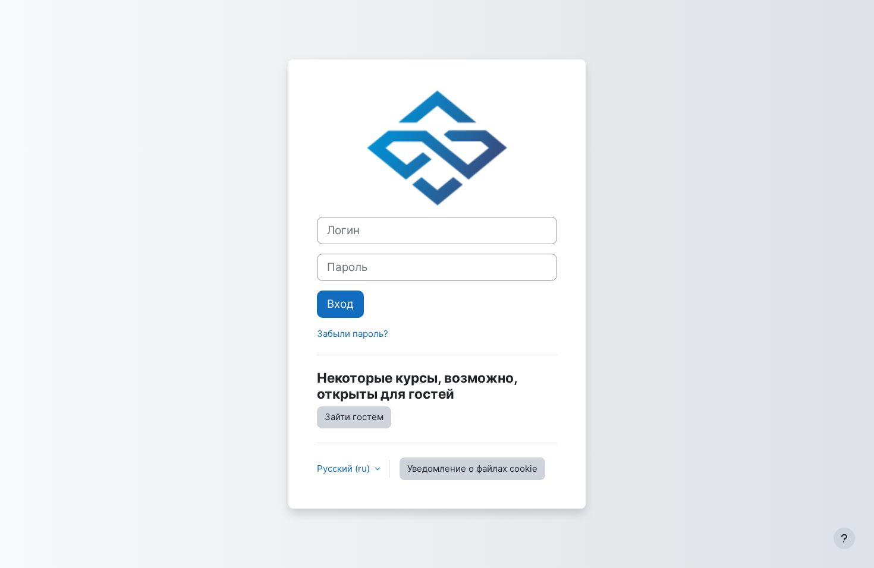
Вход (340, 304)
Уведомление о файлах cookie (472, 468)
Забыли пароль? (352, 333)
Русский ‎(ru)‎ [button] (344, 468)
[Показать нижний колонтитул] (844, 538)
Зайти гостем (354, 416)
